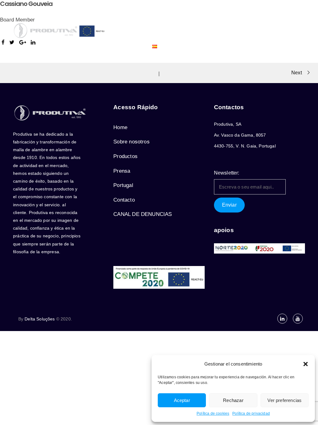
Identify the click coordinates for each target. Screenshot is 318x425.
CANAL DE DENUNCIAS (142, 214)
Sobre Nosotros (133, 15)
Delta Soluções (40, 319)
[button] (305, 364)
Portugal (240, 15)
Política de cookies (213, 413)
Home (120, 127)
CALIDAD (270, 15)
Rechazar (233, 400)
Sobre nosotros (131, 142)
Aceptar (182, 400)
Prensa (211, 15)
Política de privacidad (251, 413)
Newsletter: (226, 172)
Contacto (130, 46)
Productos (174, 15)
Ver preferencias (284, 400)
